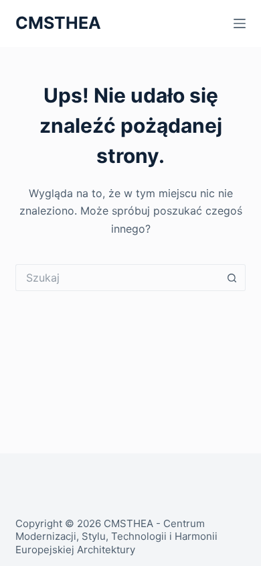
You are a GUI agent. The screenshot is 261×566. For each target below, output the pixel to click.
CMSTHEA (58, 23)
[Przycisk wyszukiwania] (232, 277)
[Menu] (240, 23)
